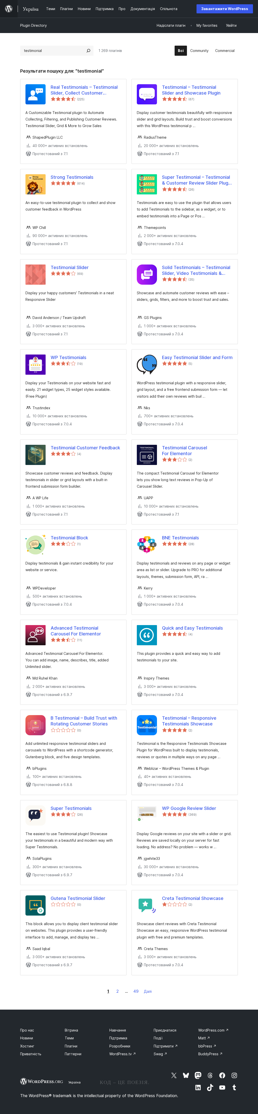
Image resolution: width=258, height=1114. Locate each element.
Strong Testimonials (72, 177)
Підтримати (166, 1046)
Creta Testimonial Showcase (192, 898)
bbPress (207, 1046)
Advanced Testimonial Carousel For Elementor (76, 630)
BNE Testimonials (180, 537)
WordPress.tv (122, 1054)
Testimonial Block (69, 537)
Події (158, 1038)
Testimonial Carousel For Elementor (184, 450)
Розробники (119, 1046)
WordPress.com (213, 1030)
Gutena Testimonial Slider (78, 898)
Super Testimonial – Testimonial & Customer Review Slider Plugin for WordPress (197, 180)
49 (136, 991)
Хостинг (27, 1046)
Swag (160, 1054)
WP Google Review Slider (189, 808)
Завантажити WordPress (224, 9)
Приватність (30, 1054)
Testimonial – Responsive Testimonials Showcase (189, 720)
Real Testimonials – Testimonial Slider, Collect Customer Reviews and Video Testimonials (85, 90)
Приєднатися (165, 1030)
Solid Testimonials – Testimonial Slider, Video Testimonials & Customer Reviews (196, 270)
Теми (69, 1038)
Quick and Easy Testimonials (192, 628)
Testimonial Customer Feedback (85, 447)
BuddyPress (210, 1054)
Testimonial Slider (70, 267)
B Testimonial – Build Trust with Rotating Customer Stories (84, 720)
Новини (26, 1038)
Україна (74, 1082)
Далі (148, 991)
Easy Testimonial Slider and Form (197, 357)
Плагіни (71, 1046)
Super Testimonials (71, 808)
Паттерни (73, 1054)
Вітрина (71, 1030)
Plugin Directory (33, 25)
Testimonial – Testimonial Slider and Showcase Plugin (191, 90)
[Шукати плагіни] (88, 51)
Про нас (27, 1030)
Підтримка (118, 1038)
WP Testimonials (68, 357)
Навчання (117, 1030)
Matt (204, 1038)
